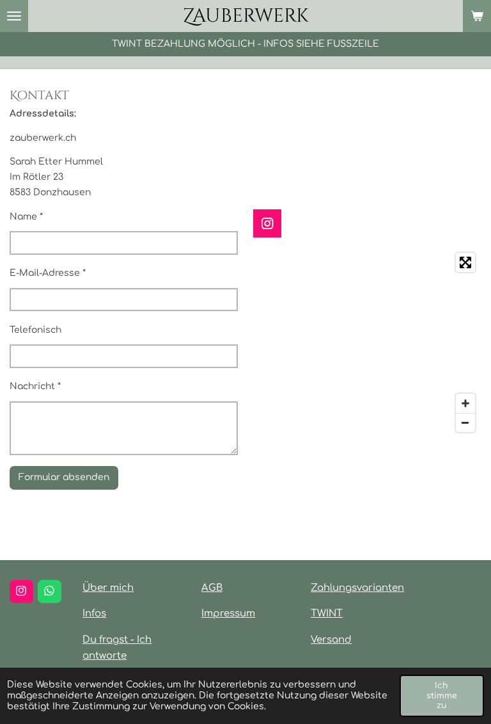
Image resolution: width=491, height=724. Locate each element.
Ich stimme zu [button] (441, 695)
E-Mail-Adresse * (48, 273)
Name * (26, 216)
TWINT (327, 613)
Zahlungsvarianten (357, 588)
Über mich (108, 588)
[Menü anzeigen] (14, 16)
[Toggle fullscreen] (465, 262)
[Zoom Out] (465, 422)
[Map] (367, 342)
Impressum (228, 613)
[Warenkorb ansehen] (477, 16)
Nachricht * (35, 386)
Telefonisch (35, 330)
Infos (94, 613)
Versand (331, 639)
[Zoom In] (465, 403)
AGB (211, 588)
